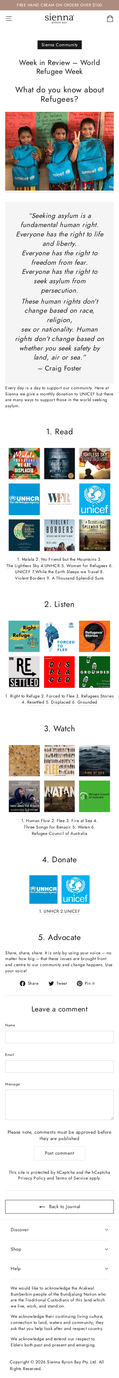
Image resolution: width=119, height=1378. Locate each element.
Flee (61, 821)
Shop (16, 1249)
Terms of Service (72, 1178)
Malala (28, 559)
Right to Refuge (25, 696)
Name (10, 1025)
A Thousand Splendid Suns (78, 578)
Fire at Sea (81, 821)
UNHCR (52, 566)
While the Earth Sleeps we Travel (67, 572)
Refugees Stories (97, 696)
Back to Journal (64, 1206)
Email (9, 1054)
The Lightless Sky (22, 566)
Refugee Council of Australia (60, 833)
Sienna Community (59, 45)
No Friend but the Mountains (69, 559)
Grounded (87, 702)
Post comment (59, 1153)
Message (12, 1084)
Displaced (61, 702)
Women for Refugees (87, 566)
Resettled (36, 702)
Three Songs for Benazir (47, 827)
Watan (84, 827)
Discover (20, 1229)
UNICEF (23, 572)
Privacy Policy (31, 1178)
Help (16, 1268)
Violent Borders (30, 578)
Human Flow (38, 821)
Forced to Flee (60, 696)
